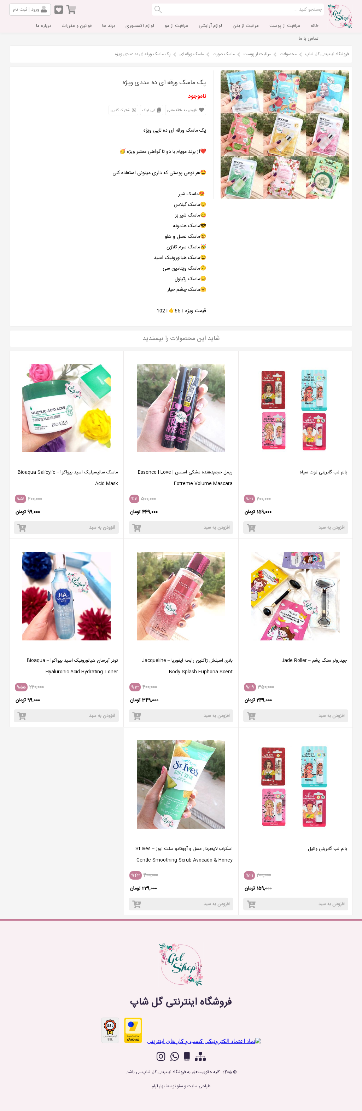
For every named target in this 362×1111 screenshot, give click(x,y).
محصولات (288, 54)
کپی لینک (149, 110)
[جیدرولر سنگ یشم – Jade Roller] (295, 649)
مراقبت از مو (176, 26)
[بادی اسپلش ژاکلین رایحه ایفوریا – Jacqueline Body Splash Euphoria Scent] (181, 649)
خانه (315, 26)
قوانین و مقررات (77, 26)
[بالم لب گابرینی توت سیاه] (295, 461)
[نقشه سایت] (200, 1056)
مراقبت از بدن (246, 26)
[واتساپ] (174, 1056)
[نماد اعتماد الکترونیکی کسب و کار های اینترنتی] (204, 1041)
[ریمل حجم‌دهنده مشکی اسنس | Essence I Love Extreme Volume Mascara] (181, 461)
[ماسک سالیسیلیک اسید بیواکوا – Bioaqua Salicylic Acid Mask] (66, 461)
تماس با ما (309, 38)
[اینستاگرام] (161, 1056)
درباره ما (43, 26)
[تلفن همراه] (187, 1056)
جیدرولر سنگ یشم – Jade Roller (314, 660)
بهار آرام (158, 1086)
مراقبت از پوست (284, 26)
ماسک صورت (224, 54)
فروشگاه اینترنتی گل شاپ (327, 54)
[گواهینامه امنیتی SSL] (110, 1030)
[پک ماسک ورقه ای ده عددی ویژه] (285, 197)
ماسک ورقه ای (192, 54)
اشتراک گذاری (121, 110)
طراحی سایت (198, 1086)
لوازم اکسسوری (139, 26)
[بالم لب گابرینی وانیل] (295, 838)
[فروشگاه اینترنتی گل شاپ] (340, 26)
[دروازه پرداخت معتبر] (133, 1030)
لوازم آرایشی (210, 26)
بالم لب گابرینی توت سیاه (323, 472)
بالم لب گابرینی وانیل (327, 849)
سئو (180, 1086)
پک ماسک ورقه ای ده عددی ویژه (143, 54)
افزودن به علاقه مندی (182, 110)
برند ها (108, 26)
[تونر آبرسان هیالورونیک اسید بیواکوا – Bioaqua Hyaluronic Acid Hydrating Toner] (66, 649)
